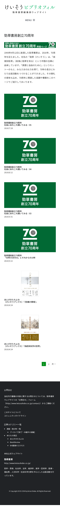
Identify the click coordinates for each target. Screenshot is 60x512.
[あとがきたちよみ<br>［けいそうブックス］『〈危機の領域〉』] (30, 283)
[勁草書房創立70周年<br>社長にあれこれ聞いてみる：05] (30, 106)
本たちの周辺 (12, 435)
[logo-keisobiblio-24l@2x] (30, 5)
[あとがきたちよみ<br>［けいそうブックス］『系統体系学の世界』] (30, 328)
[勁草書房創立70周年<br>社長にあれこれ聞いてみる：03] (30, 195)
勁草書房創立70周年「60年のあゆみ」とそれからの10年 (19, 256)
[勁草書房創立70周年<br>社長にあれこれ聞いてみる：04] (30, 151)
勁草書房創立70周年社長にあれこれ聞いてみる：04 (17, 168)
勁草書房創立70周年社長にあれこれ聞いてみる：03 (17, 212)
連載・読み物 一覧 (14, 429)
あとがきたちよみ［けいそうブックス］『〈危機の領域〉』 (21, 300)
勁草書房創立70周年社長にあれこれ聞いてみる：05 (17, 123)
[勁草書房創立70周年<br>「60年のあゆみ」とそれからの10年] (30, 239)
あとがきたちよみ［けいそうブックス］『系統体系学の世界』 (23, 345)
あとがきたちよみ (17, 439)
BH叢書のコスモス (17, 445)
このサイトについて (12, 412)
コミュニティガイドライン (15, 415)
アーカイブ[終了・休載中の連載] (22, 432)
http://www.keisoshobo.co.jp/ (17, 463)
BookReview (15, 442)
